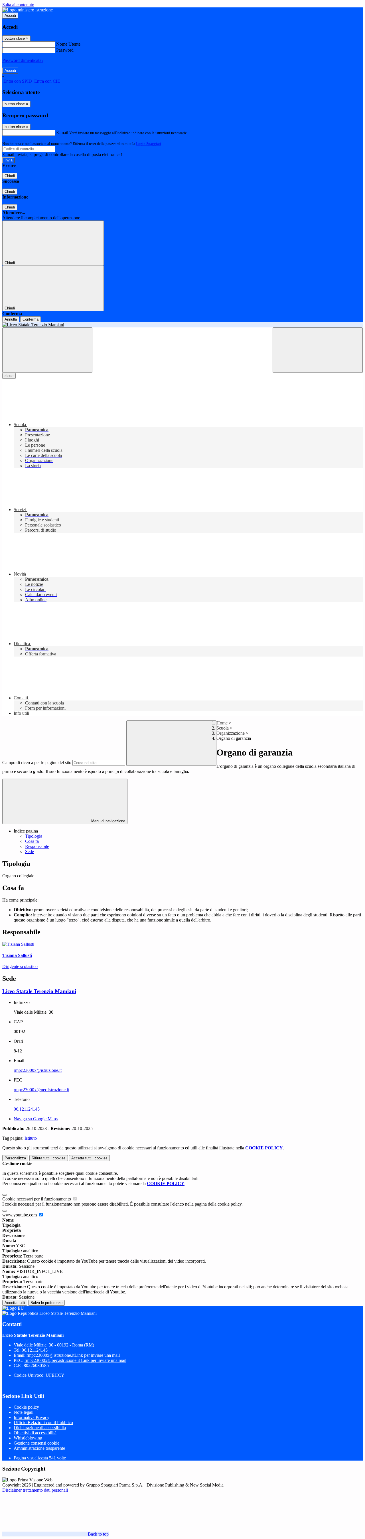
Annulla (11, 319)
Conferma (30, 319)
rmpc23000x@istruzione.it (38, 1070)
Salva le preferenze (46, 1303)
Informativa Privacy (31, 1417)
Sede (29, 851)
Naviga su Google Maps (36, 1118)
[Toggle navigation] (47, 350)
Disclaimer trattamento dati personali (35, 1490)
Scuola (222, 728)
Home (222, 722)
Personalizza (15, 1158)
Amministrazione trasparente (39, 1448)
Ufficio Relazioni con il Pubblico (43, 1422)
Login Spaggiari (148, 143)
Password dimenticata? (22, 60)
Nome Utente (68, 44)
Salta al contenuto (18, 4)
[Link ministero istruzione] (27, 9)
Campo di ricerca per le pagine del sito (36, 762)
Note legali (23, 1412)
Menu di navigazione (107, 821)
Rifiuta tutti (49, 1158)
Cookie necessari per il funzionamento (37, 1198)
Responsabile (37, 846)
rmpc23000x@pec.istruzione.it (41, 1089)
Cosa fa (32, 841)
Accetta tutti (89, 1158)
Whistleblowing (28, 1437)
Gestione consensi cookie (36, 1443)
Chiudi (10, 176)
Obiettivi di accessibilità (35, 1432)
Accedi (10, 15)
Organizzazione (230, 733)
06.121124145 (27, 1109)
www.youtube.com (20, 1214)
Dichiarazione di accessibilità (40, 1427)
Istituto (31, 1138)
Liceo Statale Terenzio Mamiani (39, 991)
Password (65, 50)
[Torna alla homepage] (182, 324)
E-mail (62, 132)
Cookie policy (26, 1407)
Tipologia (33, 836)
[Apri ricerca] (318, 350)
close (9, 376)
